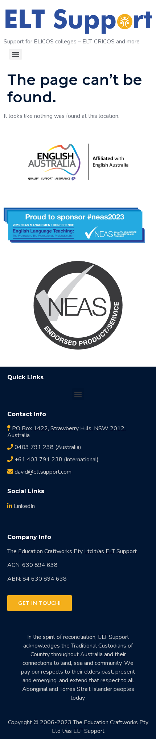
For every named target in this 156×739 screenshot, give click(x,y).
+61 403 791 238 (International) (56, 460)
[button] (78, 394)
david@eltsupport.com (42, 472)
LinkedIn (23, 506)
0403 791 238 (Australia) (47, 447)
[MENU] (15, 54)
